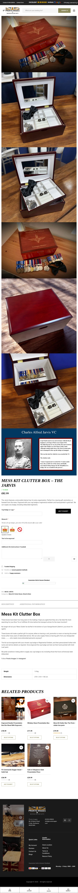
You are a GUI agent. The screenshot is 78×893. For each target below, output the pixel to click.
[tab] (7, 604)
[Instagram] (69, 820)
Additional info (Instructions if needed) (14, 547)
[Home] (10, 889)
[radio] (5, 529)
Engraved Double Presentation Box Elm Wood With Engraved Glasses (11, 725)
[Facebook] (65, 820)
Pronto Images (11, 658)
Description (7, 604)
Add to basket (63, 511)
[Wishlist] (68, 889)
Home (9, 890)
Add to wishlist (74, 559)
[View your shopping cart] (74, 10)
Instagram (22, 658)
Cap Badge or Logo (8, 510)
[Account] (29, 889)
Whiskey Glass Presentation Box (38, 723)
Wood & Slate (27, 594)
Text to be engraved (8, 538)
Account (29, 890)
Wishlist (68, 890)
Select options (8, 737)
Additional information (32, 604)
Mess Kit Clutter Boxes (15, 594)
